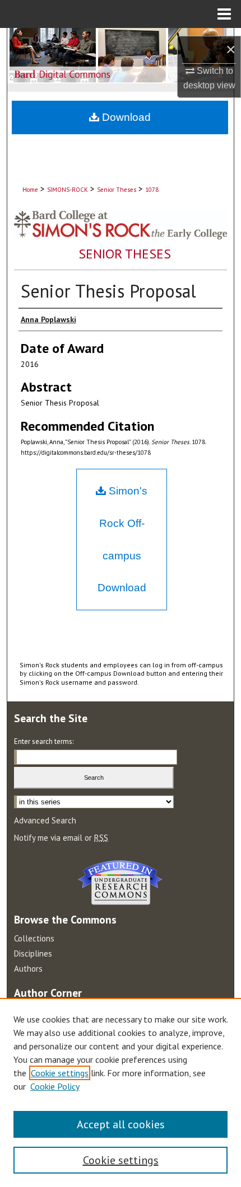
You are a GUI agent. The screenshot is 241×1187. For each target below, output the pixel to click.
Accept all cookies (121, 1124)
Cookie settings (60, 1072)
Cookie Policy (55, 1086)
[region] (120, 1092)
